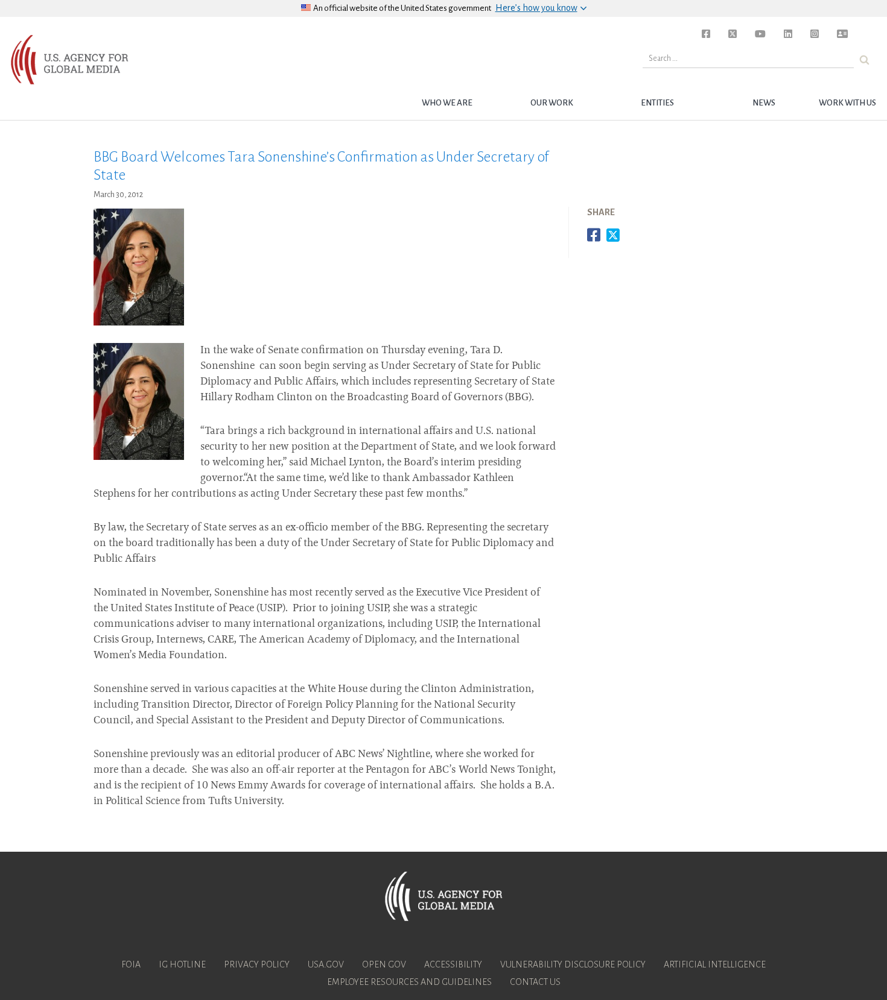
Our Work (551, 102)
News (763, 102)
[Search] (864, 60)
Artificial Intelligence (715, 964)
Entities (657, 102)
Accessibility (453, 964)
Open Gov (384, 964)
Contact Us (535, 982)
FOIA (131, 964)
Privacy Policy (257, 964)
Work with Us (847, 102)
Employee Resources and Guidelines (409, 982)
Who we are (447, 102)
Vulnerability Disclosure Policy (573, 964)
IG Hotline (182, 964)
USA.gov (326, 964)
